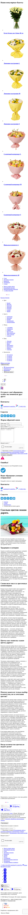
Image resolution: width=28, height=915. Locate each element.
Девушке (9, 341)
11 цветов (9, 356)
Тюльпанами (10, 321)
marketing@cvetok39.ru (9, 406)
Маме (8, 344)
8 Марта (9, 330)
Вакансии (6, 281)
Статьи (5, 284)
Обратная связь (5, 364)
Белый (8, 303)
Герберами (9, 316)
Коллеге (9, 342)
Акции (5, 855)
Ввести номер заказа (9, 286)
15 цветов (9, 357)
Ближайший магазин (9, 288)
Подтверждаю (4, 823)
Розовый (9, 308)
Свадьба (9, 336)
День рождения (11, 333)
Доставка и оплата (9, 279)
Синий (8, 310)
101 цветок (10, 354)
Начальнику (10, 345)
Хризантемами (11, 322)
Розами (9, 319)
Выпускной (10, 331)
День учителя (10, 334)
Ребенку (9, 348)
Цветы (5, 856)
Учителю (9, 349)
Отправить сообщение (6, 455)
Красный (9, 305)
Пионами (9, 318)
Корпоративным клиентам (11, 289)
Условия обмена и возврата (11, 862)
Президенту (10, 346)
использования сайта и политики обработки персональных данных (13, 451)
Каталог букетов (5, 297)
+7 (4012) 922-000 (8, 290)
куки (11, 813)
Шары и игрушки (5, 363)
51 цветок (9, 360)
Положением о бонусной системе (18, 453)
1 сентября (9, 327)
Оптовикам (7, 282)
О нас (5, 278)
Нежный (9, 307)
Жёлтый (9, 304)
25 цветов (9, 359)
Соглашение (7, 858)
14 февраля (10, 329)
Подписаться (4, 845)
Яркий (8, 311)
